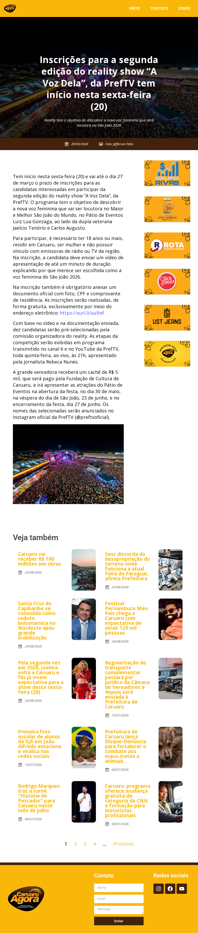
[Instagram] (158, 889)
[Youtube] (182, 889)
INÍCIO (134, 8)
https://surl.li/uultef (82, 313)
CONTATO (159, 8)
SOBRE (184, 8)
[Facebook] (170, 889)
